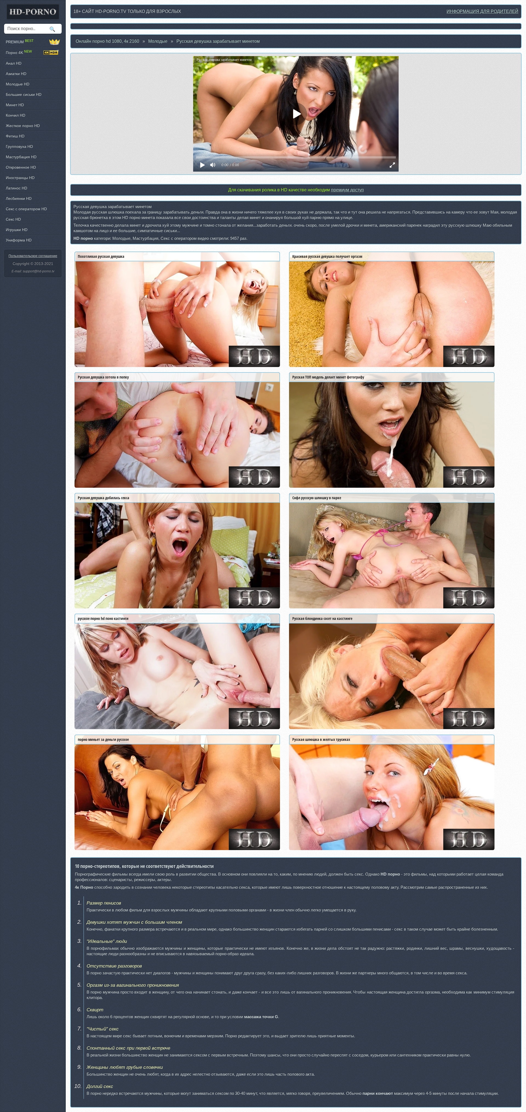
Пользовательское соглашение (32, 256)
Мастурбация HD (21, 157)
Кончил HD (15, 115)
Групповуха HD (19, 146)
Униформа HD (19, 240)
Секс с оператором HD (26, 209)
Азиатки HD (16, 73)
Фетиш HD (15, 136)
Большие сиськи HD (23, 94)
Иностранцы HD (20, 177)
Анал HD (13, 63)
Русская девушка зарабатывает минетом (218, 41)
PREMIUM (19, 41)
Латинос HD (16, 188)
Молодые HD (17, 84)
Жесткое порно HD (23, 125)
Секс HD (13, 219)
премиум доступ (347, 189)
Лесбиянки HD (19, 198)
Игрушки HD (16, 229)
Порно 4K (19, 52)
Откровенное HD (21, 167)
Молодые (157, 41)
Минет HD (15, 105)
